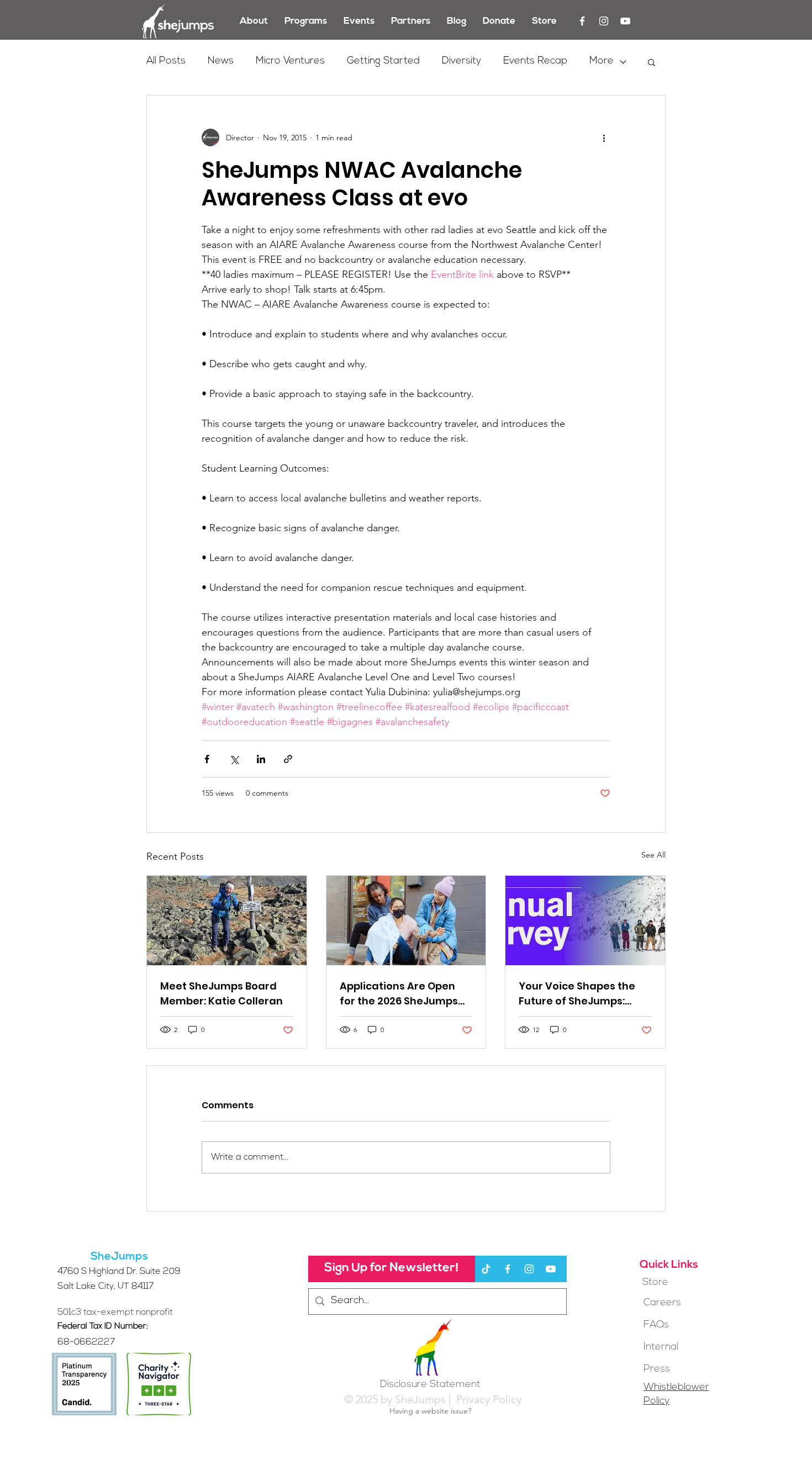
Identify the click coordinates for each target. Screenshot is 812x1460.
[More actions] (603, 137)
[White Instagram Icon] (604, 21)
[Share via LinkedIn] (261, 759)
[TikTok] (486, 1269)
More (601, 61)
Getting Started (383, 61)
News (221, 61)
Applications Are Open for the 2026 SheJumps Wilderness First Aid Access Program (399, 993)
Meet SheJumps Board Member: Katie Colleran (221, 993)
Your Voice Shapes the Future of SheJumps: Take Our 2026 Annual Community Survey (577, 993)
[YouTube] (625, 21)
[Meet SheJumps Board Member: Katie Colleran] (227, 920)
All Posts (166, 61)
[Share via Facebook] (207, 759)
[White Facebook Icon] (582, 21)
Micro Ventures (290, 61)
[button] (651, 61)
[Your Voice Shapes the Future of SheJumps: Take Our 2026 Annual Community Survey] (585, 920)
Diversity (461, 61)
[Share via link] (288, 759)
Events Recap (535, 61)
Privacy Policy (487, 1399)
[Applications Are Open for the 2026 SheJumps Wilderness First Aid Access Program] (406, 920)
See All (653, 855)
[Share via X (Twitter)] (234, 759)
